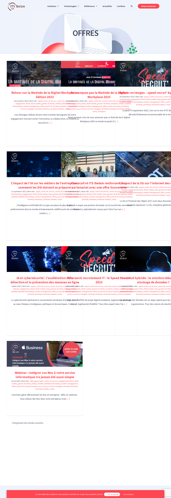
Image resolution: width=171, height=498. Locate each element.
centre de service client (113, 381)
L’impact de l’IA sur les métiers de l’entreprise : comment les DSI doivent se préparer (44, 164)
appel (146, 97)
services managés (55, 386)
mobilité (123, 102)
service (45, 386)
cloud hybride (124, 99)
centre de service (156, 97)
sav (40, 386)
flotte (143, 99)
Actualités (107, 6)
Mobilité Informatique (135, 102)
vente (168, 104)
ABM (31, 381)
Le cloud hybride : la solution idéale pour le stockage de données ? (153, 259)
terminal (139, 104)
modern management (151, 102)
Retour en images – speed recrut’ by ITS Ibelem (153, 73)
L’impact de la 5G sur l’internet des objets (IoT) (153, 164)
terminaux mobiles (158, 104)
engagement (135, 99)
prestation (34, 386)
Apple (41, 381)
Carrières (121, 6)
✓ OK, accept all (112, 494)
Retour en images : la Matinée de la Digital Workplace (44, 433)
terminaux (146, 104)
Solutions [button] (51, 6)
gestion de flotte (24, 384)
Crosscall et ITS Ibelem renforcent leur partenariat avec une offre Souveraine (99, 164)
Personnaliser (128, 494)
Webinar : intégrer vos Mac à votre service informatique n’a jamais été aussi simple (44, 353)
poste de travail (23, 386)
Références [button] (89, 6)
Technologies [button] (70, 6)
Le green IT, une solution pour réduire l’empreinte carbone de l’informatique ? (99, 353)
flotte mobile (151, 99)
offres (162, 102)
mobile (34, 384)
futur (158, 99)
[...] (48, 213)
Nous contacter (148, 6)
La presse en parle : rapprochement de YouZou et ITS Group (126, 433)
